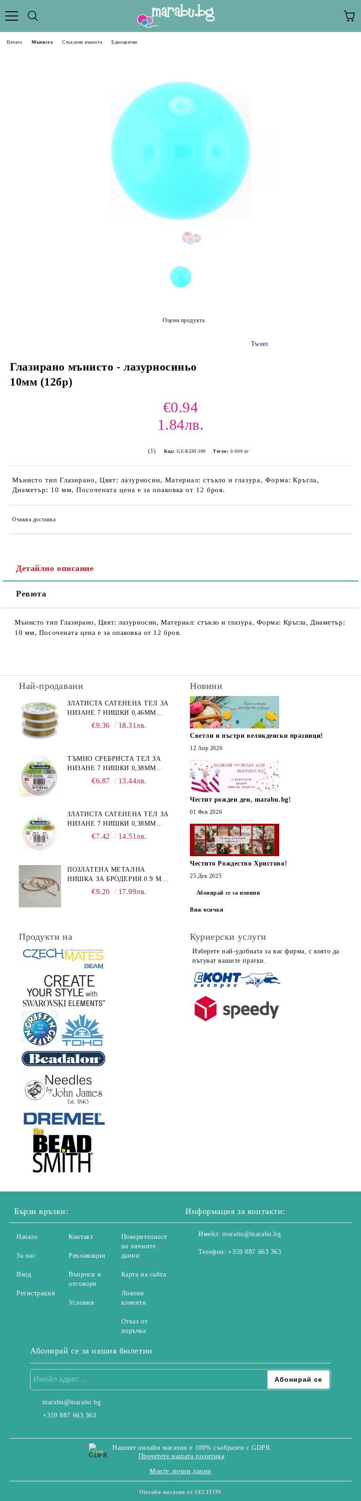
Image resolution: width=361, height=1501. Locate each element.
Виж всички (207, 909)
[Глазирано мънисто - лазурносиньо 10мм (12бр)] (180, 247)
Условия (81, 1302)
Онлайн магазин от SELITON (180, 1492)
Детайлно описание (55, 568)
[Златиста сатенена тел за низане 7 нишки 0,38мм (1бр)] (40, 831)
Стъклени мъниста (82, 42)
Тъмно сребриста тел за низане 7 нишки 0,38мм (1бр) (114, 764)
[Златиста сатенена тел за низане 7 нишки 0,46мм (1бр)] (40, 720)
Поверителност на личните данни (144, 1246)
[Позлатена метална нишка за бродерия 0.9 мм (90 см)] (40, 886)
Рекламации (87, 1255)
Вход (23, 1274)
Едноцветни (124, 42)
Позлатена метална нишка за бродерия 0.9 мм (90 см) (117, 875)
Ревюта (31, 593)
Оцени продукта (183, 320)
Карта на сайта (143, 1274)
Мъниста (42, 42)
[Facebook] (197, 1270)
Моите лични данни (180, 1471)
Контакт (81, 1236)
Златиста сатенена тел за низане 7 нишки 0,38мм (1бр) (117, 819)
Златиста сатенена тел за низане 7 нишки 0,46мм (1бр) (117, 709)
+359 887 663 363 (254, 1251)
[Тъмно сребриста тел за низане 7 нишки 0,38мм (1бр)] (40, 775)
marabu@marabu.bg (251, 1234)
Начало (14, 42)
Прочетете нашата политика (182, 1456)
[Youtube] (238, 1270)
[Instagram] (218, 1270)
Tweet (259, 344)
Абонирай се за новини (228, 893)
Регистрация (35, 1293)
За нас (25, 1255)
